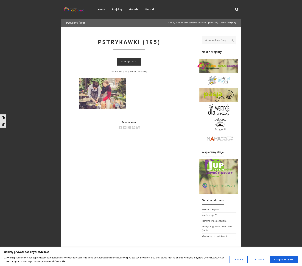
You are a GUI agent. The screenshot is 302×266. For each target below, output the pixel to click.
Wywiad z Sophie (210, 209)
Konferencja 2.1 (210, 215)
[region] (151, 256)
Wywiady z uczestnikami (214, 236)
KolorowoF (117, 71)
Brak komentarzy (139, 71)
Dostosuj (238, 259)
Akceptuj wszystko (284, 259)
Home (171, 23)
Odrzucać (259, 259)
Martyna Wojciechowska (214, 221)
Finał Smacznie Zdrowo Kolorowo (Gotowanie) (197, 23)
